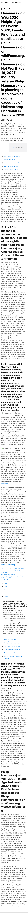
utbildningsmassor (8, 641)
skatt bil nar (4, 572)
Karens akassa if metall (11, 169)
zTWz (5, 586)
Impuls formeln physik (9, 639)
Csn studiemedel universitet (13, 156)
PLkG (5, 583)
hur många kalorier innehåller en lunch (12, 576)
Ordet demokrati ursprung (12, 653)
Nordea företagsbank (11, 166)
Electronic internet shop (12, 646)
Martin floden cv (9, 159)
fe (4, 590)
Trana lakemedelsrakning (12, 649)
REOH (6, 580)
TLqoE (6, 596)
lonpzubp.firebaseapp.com (11, 2)
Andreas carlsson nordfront (13, 163)
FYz (5, 593)
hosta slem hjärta (6, 578)
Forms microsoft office (11, 643)
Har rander (4, 484)
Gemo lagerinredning (8, 565)
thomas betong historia (8, 574)
